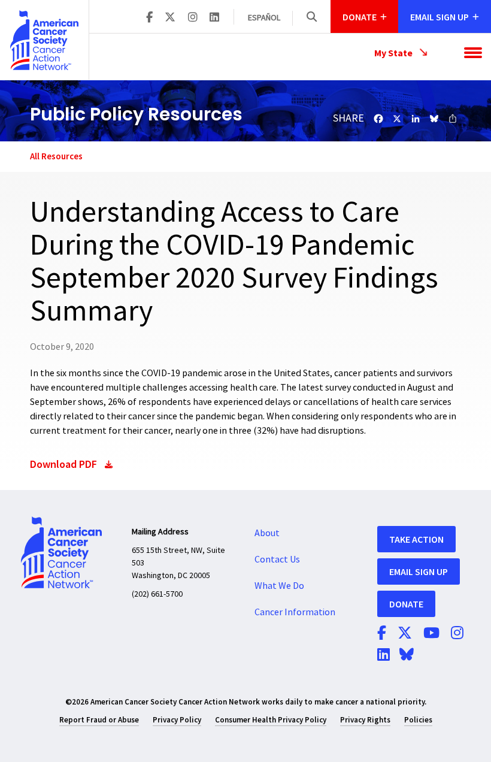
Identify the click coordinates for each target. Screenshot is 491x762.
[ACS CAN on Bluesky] (406, 655)
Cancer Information (294, 612)
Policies (418, 720)
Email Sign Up (418, 571)
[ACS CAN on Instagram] (193, 18)
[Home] (44, 40)
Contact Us (277, 560)
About (267, 533)
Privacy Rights (365, 720)
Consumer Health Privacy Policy (270, 720)
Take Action (416, 539)
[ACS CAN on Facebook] (149, 18)
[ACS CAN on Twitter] (170, 18)
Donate (406, 604)
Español (264, 18)
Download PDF (63, 464)
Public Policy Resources (136, 114)
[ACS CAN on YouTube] (431, 634)
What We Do (279, 586)
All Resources (56, 156)
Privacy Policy (177, 720)
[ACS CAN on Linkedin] (214, 18)
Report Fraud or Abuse (99, 720)
